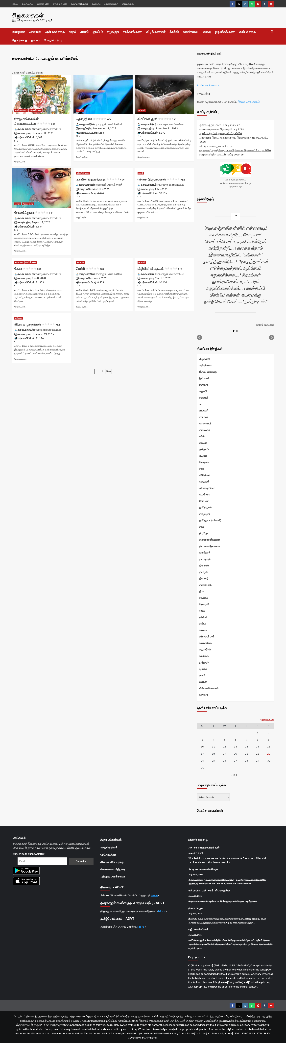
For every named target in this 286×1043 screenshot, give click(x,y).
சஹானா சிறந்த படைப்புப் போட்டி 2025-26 (221, 154)
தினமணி (204, 565)
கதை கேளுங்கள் (109, 847)
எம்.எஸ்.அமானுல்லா (220, 890)
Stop (237, 331)
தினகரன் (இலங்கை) (209, 546)
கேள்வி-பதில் (43, 3)
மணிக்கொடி (205, 642)
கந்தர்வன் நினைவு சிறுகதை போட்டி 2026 (221, 128)
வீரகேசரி (204, 694)
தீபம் (201, 591)
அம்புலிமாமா (205, 365)
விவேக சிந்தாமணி (209, 688)
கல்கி (202, 436)
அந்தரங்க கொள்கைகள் (112, 876)
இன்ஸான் (204, 378)
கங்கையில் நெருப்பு (209, 869)
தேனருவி (204, 604)
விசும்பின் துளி (157, 119)
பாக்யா (202, 623)
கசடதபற (203, 416)
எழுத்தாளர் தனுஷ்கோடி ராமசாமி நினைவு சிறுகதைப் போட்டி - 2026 (235, 150)
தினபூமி (203, 571)
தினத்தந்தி (205, 558)
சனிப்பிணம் (202, 929)
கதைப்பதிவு (27, 3)
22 (257, 753)
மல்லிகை (204, 655)
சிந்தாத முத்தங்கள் (37, 324)
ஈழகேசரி (204, 384)
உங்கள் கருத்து (111, 3)
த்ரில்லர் (174, 31)
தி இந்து (203, 533)
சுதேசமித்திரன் (207, 487)
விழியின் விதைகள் (160, 268)
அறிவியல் (35, 31)
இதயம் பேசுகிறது (208, 371)
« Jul (234, 774)
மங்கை (203, 629)
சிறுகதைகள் (28, 15)
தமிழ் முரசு (204, 513)
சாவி (201, 468)
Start (234, 331)
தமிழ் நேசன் (205, 507)
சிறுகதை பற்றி (60, 3)
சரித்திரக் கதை (132, 31)
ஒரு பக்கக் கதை (225, 31)
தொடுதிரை (93, 119)
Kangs (192, 869)
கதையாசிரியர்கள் (79, 3)
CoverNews (135, 1037)
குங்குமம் (204, 449)
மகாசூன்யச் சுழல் (210, 847)
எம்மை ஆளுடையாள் (161, 179)
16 (268, 746)
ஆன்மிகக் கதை (55, 31)
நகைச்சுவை (190, 31)
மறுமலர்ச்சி (205, 649)
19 (224, 753)
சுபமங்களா (204, 494)
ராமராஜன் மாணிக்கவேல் (47, 128)
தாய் (201, 526)
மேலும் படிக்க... (20, 161)
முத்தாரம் (204, 662)
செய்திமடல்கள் (108, 854)
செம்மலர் (204, 500)
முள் (201, 907)
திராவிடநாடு (205, 584)
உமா (201, 403)
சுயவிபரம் (96, 3)
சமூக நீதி (113, 31)
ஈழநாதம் (203, 397)
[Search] (272, 32)
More (154, 895)
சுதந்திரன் (204, 481)
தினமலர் (203, 578)
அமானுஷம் (18, 31)
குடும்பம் (98, 31)
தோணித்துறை (33, 212)
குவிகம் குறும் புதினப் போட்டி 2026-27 (219, 124)
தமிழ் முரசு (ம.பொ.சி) (210, 520)
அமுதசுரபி (204, 358)
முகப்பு (15, 3)
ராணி (202, 675)
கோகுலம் (204, 462)
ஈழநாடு (203, 391)
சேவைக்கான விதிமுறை (112, 869)
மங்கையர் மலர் (207, 636)
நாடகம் (35, 40)
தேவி (202, 610)
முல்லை (203, 668)
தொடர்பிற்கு (128, 3)
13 (235, 746)
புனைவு (206, 31)
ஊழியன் (203, 410)
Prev (199, 337)
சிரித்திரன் (204, 474)
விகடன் (203, 681)
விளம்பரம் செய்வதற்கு (111, 861)
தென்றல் (203, 597)
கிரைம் (84, 31)
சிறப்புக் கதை (247, 31)
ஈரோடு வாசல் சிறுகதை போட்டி (215, 146)
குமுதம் (203, 455)
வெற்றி (90, 268)
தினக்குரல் (204, 552)
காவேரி (203, 442)
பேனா (27, 268)
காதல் (72, 31)
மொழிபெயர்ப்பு (53, 40)
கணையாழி (205, 423)
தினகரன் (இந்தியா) (209, 539)
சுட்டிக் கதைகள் (156, 31)
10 (202, 746)
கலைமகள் (204, 429)
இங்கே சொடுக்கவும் (208, 84)
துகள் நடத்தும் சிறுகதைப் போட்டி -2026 (220, 133)
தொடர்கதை (19, 40)
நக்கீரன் (203, 617)
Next (108, 371)
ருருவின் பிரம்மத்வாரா (100, 179)
